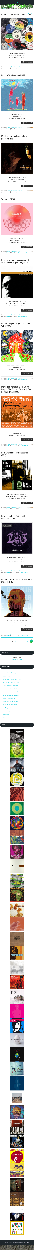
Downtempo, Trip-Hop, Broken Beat (12, 679)
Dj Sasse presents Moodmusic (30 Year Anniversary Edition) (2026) (15, 261)
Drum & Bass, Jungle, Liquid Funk (11, 682)
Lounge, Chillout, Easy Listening (11, 695)
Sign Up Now (15, 659)
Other (4, 717)
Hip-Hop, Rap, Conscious (9, 711)
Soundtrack (6, 714)
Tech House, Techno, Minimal (10, 701)
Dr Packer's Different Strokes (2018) (16, 14)
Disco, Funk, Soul (7, 676)
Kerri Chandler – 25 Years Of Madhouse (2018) (13, 517)
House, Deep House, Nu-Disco (14, 67)
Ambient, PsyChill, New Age (10, 673)
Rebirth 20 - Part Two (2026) (13, 75)
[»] (31, 641)
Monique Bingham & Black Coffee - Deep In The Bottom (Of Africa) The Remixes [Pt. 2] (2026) (16, 389)
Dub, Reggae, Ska (7, 708)
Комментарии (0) (24, 68)
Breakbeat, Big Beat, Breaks (10, 704)
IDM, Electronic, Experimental (10, 692)
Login (21, 659)
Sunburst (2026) (8, 199)
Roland (8, 68)
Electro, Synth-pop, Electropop (10, 685)
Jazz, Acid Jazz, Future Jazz (9, 698)
